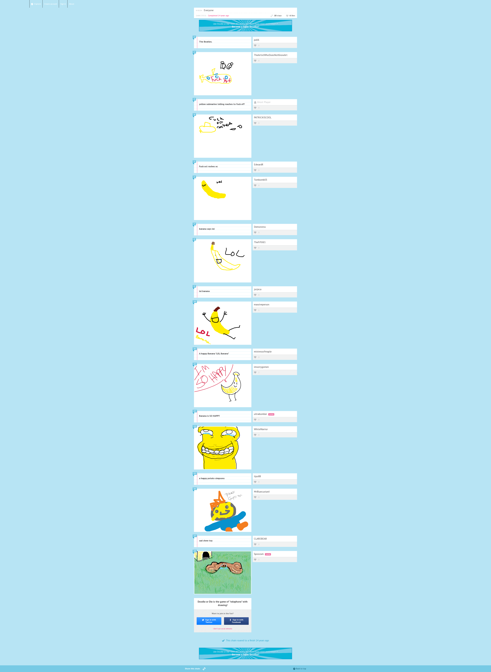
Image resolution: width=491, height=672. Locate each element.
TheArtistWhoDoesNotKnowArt (270, 55)
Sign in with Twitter (210, 620)
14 (195, 426)
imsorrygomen (261, 366)
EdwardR (258, 164)
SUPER (271, 414)
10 (195, 302)
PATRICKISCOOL (262, 117)
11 (195, 349)
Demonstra (260, 226)
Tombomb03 (260, 179)
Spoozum (259, 553)
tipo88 (257, 476)
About (71, 4)
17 (195, 536)
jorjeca (257, 289)
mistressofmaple (263, 351)
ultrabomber (261, 414)
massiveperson (261, 304)
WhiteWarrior (261, 429)
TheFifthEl (259, 242)
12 (195, 364)
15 (195, 473)
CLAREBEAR (260, 538)
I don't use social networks (222, 629)
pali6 (256, 39)
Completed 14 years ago (218, 15)
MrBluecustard (261, 491)
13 (195, 411)
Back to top (301, 668)
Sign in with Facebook (237, 620)
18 (195, 551)
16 (195, 489)
